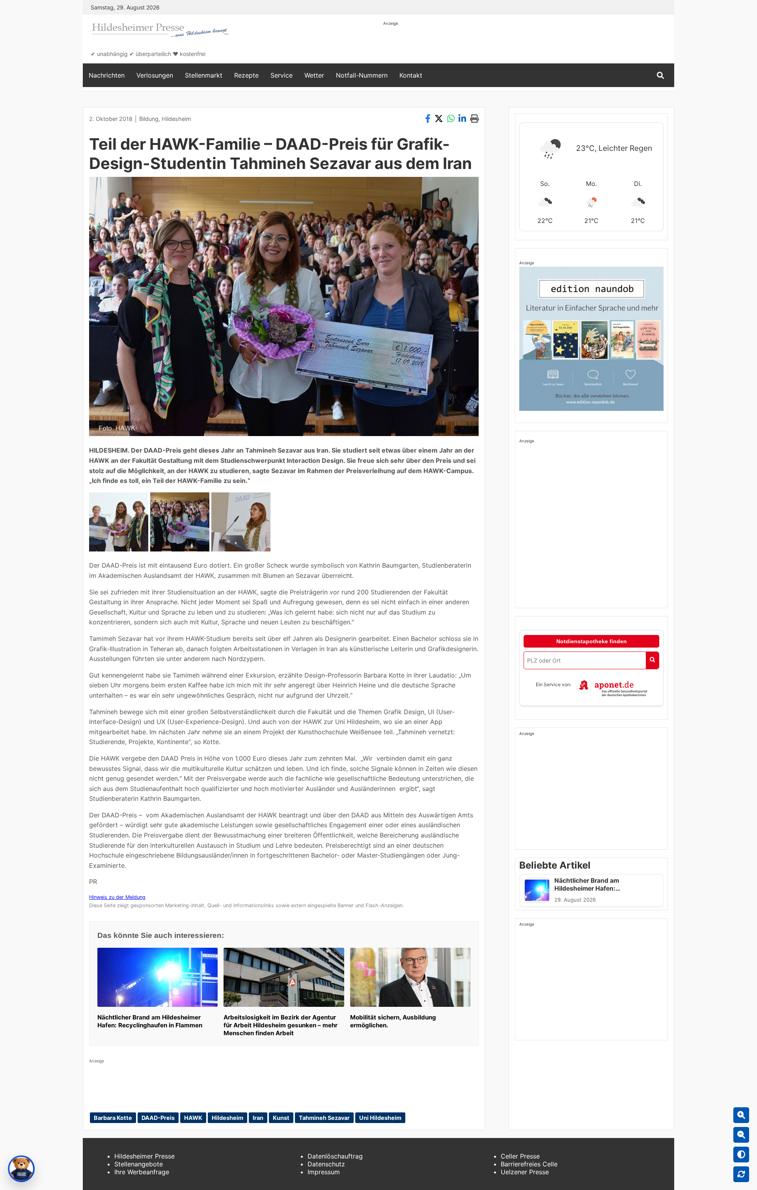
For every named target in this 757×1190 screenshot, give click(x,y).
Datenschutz (326, 1164)
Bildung (148, 118)
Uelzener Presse (525, 1172)
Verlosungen (154, 75)
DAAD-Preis (158, 1117)
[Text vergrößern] (741, 1115)
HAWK (193, 1117)
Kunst (281, 1117)
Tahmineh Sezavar (324, 1117)
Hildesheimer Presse (144, 1156)
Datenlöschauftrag (335, 1156)
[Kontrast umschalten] (741, 1154)
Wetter (314, 75)
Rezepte (246, 75)
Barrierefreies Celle (529, 1164)
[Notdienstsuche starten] (652, 660)
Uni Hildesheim (380, 1117)
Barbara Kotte (113, 1117)
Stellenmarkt (203, 75)
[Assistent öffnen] (21, 1168)
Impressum (324, 1172)
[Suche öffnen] (660, 75)
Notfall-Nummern (362, 75)
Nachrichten (107, 75)
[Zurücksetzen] (741, 1174)
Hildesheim (176, 118)
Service (281, 75)
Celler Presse (520, 1156)
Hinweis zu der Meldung (117, 897)
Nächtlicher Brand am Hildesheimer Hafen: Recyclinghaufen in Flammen (149, 1021)
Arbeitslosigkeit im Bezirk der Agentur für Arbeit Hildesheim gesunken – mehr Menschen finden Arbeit (280, 1025)
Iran (258, 1117)
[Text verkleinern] (741, 1135)
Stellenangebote (138, 1164)
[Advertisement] (526, 44)
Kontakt (410, 75)
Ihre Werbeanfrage (141, 1172)
